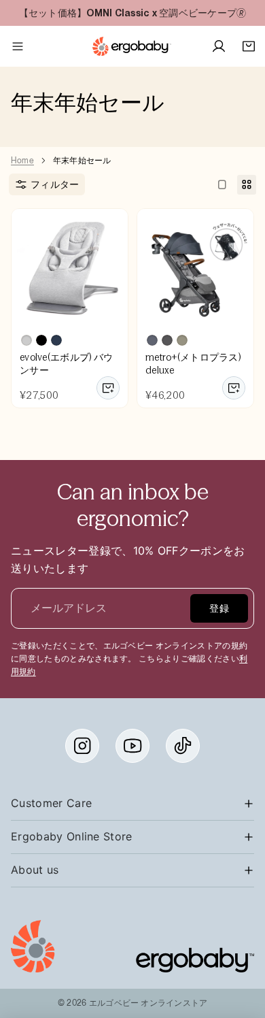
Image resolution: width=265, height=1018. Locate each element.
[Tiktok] (183, 746)
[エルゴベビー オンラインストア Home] (132, 46)
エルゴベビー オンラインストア (148, 1003)
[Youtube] (132, 746)
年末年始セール (82, 160)
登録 (219, 608)
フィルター (55, 184)
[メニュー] (17, 46)
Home (22, 160)
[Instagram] (82, 746)
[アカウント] (219, 46)
